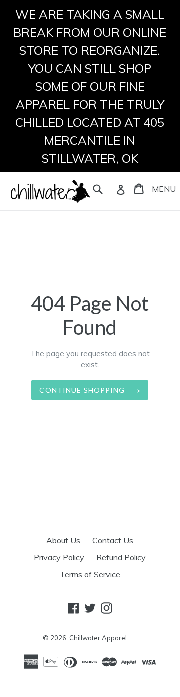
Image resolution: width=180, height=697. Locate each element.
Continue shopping (82, 390)
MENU (164, 189)
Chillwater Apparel (98, 638)
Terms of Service (90, 574)
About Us (63, 540)
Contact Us (113, 540)
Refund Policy (121, 557)
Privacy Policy (59, 557)
